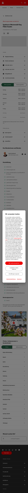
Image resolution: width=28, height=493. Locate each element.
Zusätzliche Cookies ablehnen (14, 268)
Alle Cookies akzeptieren (14, 263)
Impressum (19, 279)
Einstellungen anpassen (14, 273)
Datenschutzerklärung (11, 279)
